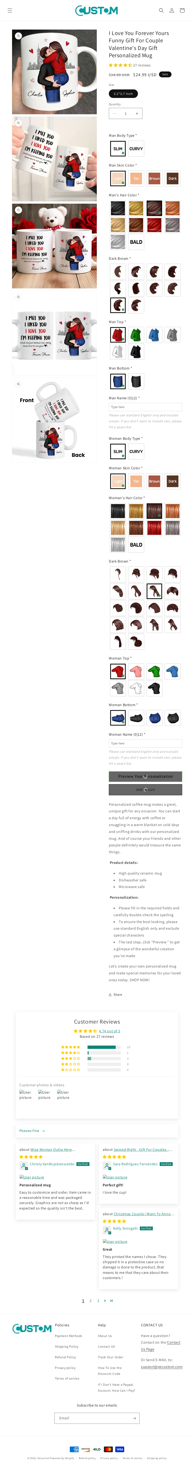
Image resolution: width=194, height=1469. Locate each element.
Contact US (106, 1346)
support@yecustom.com (162, 1366)
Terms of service (67, 1378)
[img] (31, 1156)
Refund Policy (65, 1357)
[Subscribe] (134, 1418)
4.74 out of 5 (109, 1031)
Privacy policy (65, 1368)
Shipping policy (157, 1458)
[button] (10, 10)
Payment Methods (68, 1336)
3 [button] (98, 1300)
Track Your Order (110, 1357)
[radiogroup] (145, 148)
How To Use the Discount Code (110, 1371)
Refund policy (87, 1458)
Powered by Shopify (62, 1458)
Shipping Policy (66, 1346)
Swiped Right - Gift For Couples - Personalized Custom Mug (136, 1152)
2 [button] (91, 1300)
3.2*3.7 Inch (123, 94)
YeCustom (43, 1458)
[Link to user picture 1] (55, 1177)
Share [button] (118, 994)
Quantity (115, 104)
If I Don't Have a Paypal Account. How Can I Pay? (116, 1387)
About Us (105, 1336)
